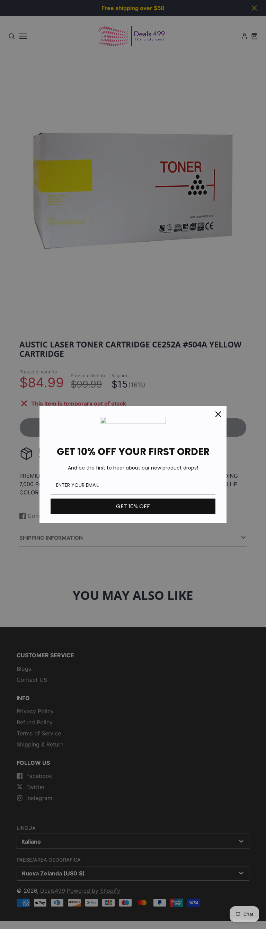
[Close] (218, 414)
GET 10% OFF (133, 506)
